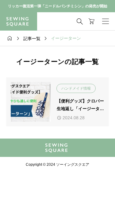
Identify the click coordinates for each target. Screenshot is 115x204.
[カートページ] (91, 21)
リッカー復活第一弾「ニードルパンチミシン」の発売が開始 (57, 6)
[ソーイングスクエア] (18, 21)
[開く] (105, 21)
